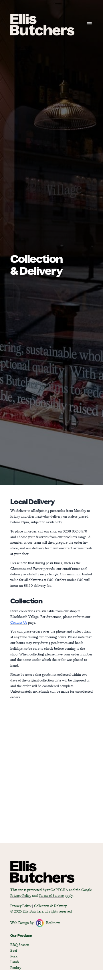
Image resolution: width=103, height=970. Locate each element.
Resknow (53, 923)
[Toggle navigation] (89, 24)
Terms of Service (51, 896)
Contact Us (18, 623)
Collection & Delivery (50, 906)
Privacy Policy (20, 896)
